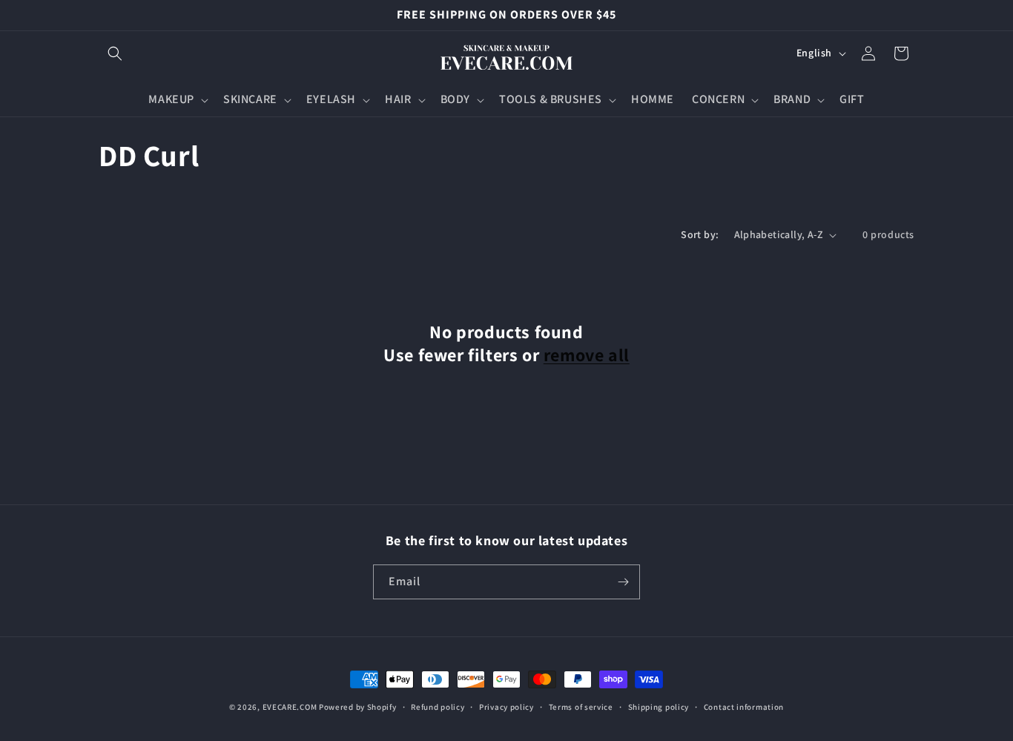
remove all (587, 354)
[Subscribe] (623, 581)
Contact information (744, 707)
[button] (115, 53)
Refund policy (437, 707)
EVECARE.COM (290, 707)
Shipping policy (659, 707)
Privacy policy (506, 707)
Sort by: (700, 234)
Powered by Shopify (358, 707)
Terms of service (581, 707)
